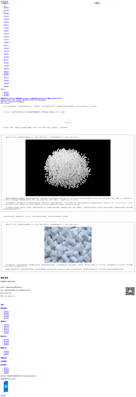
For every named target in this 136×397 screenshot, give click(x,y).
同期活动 (6, 71)
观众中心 (6, 45)
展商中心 (6, 25)
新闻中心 (6, 60)
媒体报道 (6, 68)
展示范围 (6, 19)
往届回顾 (6, 13)
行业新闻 (6, 65)
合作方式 (6, 39)
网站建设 (3, 378)
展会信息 (6, 10)
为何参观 (6, 48)
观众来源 (6, 36)
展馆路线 (6, 80)
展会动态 (6, 62)
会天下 (14, 378)
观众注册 (6, 51)
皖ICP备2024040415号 (30, 376)
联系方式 (6, 77)
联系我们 (6, 74)
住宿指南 (6, 83)
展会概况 (6, 7)
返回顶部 (3, 395)
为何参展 (6, 28)
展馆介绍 (6, 33)
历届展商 (6, 42)
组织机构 (6, 22)
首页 (5, 6)
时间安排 (6, 16)
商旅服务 (6, 86)
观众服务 (6, 54)
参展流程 (6, 30)
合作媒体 (6, 73)
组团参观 (6, 57)
